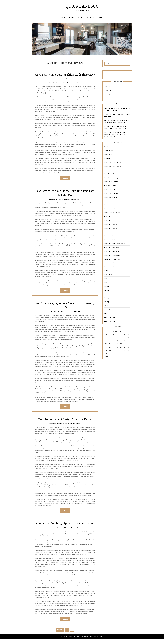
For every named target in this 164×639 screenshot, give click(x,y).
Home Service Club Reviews (112, 162)
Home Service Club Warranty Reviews (115, 170)
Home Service (108, 154)
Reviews (72, 17)
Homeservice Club (109, 263)
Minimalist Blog (88, 636)
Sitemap (107, 98)
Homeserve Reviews (110, 224)
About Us (108, 86)
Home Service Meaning (111, 178)
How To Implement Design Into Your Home (64, 419)
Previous (59, 629)
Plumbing (107, 278)
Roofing (106, 298)
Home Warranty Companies (112, 209)
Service (80, 17)
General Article (108, 150)
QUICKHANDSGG (82, 6)
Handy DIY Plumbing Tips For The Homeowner (65, 523)
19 (113, 347)
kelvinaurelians (75, 83)
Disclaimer (108, 90)
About (64, 17)
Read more (65, 178)
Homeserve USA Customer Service (114, 240)
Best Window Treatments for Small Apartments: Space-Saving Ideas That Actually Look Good (115, 134)
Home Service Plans (110, 185)
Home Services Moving (111, 193)
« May (106, 356)
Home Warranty (109, 201)
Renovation (107, 286)
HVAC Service (108, 271)
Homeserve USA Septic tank (112, 255)
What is (100, 17)
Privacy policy (109, 94)
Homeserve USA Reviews (111, 247)
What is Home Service (110, 317)
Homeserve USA (109, 232)
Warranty (90, 17)
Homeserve (107, 216)
